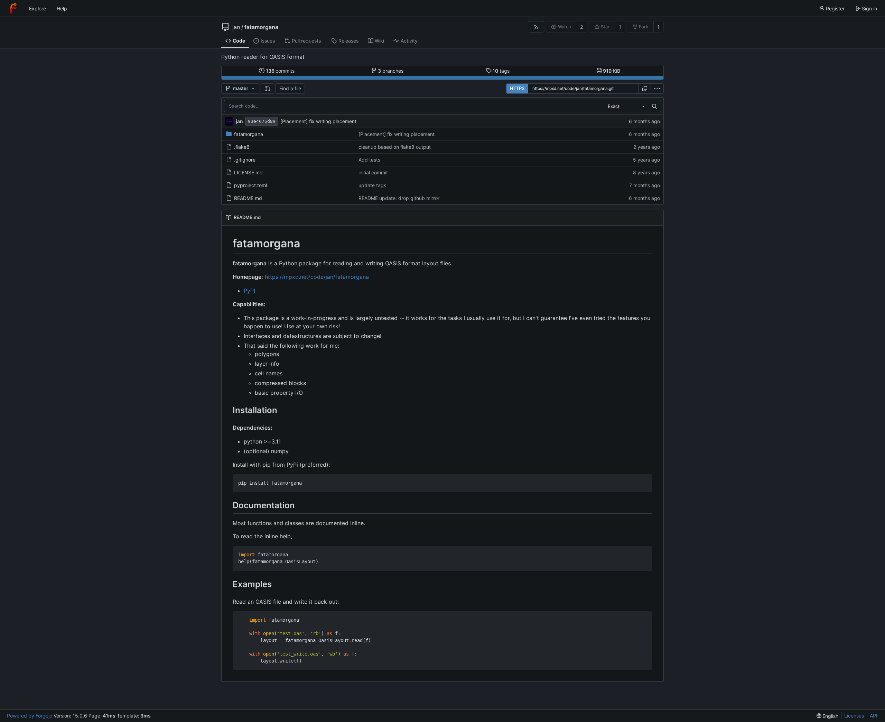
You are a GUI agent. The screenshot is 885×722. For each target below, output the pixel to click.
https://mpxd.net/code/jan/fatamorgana (317, 276)
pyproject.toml (250, 185)
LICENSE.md (248, 172)
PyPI (249, 290)
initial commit (373, 172)
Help (62, 8)
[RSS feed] (536, 27)
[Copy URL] (645, 88)
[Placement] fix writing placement (318, 121)
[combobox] (625, 106)
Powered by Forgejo (29, 716)
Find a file (290, 88)
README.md (248, 198)
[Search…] (654, 106)
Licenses (854, 716)
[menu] (657, 88)
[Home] (13, 8)
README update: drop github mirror (398, 198)
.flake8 (242, 147)
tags (501, 71)
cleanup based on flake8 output (394, 147)
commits (280, 71)
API (873, 716)
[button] (267, 88)
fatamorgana (261, 27)
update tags (372, 185)
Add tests (369, 160)
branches (390, 71)
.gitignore (244, 160)
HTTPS (517, 88)
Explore (37, 8)
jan (236, 27)
